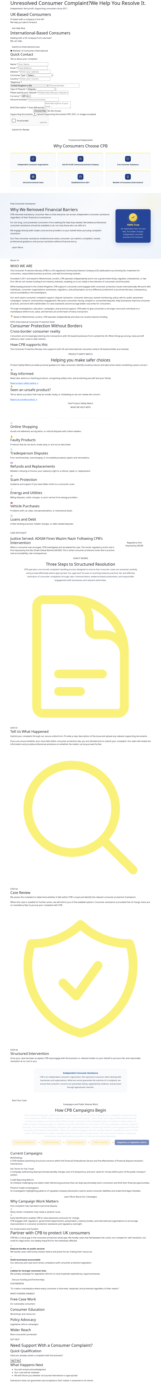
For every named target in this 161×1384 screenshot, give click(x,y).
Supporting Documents (21, 114)
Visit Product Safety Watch (80, 403)
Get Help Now (18, 28)
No (18, 1360)
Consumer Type (18, 75)
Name (14, 64)
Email (13, 68)
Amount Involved (19, 99)
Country (15, 78)
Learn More (17, 247)
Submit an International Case (26, 46)
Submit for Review (20, 129)
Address (15, 71)
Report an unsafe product (23, 399)
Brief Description (27, 107)
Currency (15, 96)
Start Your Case (19, 1100)
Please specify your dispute (24, 92)
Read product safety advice (24, 383)
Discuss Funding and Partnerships (28, 1279)
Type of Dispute (18, 89)
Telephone (16, 82)
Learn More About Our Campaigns (80, 1196)
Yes (12, 1360)
